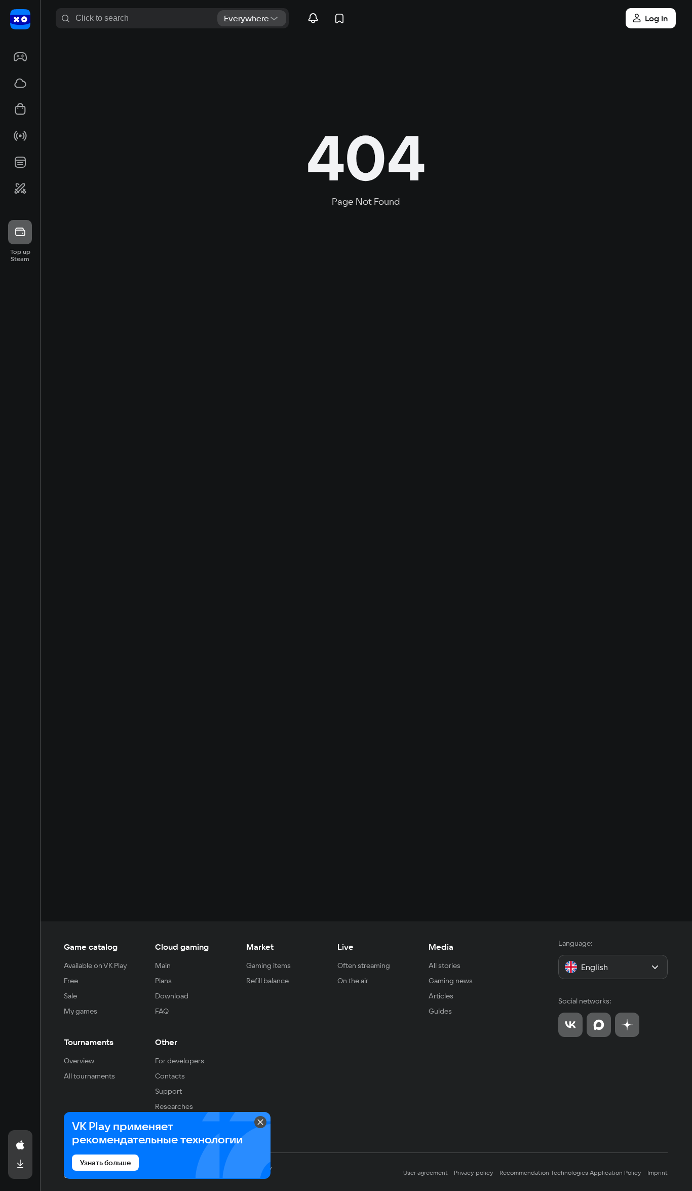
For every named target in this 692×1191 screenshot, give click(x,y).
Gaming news (451, 980)
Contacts (170, 1076)
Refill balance (267, 980)
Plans (163, 980)
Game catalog (91, 947)
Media (441, 947)
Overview (79, 1060)
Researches (174, 1106)
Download (171, 995)
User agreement (425, 1172)
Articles (441, 995)
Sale (70, 995)
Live (345, 947)
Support (168, 1091)
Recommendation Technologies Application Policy (570, 1172)
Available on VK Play (95, 965)
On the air (352, 980)
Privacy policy (473, 1172)
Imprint (657, 1172)
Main (163, 965)
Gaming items (268, 965)
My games (80, 1011)
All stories (444, 965)
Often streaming (363, 965)
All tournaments (89, 1076)
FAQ (162, 1011)
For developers (179, 1060)
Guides (440, 1011)
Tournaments (88, 1042)
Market (260, 947)
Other (166, 1042)
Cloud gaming (182, 947)
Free (71, 980)
